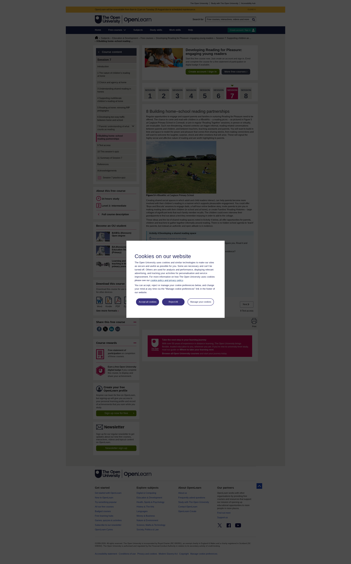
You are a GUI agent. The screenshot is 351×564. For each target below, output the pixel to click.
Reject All (173, 302)
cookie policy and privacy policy (166, 280)
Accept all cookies (147, 302)
